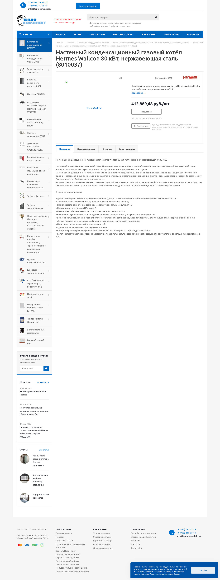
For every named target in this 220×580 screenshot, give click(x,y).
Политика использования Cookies (73, 571)
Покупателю (97, 34)
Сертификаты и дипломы (143, 533)
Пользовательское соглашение (71, 567)
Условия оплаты (101, 533)
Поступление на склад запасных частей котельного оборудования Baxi (34, 410)
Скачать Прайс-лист (66, 550)
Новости (60, 536)
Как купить (149, 34)
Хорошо (203, 570)
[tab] (138, 92)
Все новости (43, 382)
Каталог (28, 34)
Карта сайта (136, 548)
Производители (64, 533)
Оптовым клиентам (103, 548)
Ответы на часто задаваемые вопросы (70, 545)
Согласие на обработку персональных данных (67, 562)
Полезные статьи (64, 540)
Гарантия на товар (102, 540)
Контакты (193, 34)
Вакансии (135, 540)
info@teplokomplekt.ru (39, 8)
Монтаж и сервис (123, 34)
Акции (77, 34)
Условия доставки (102, 536)
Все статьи (44, 449)
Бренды (60, 34)
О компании (171, 34)
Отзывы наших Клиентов (143, 536)
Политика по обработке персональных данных (68, 556)
